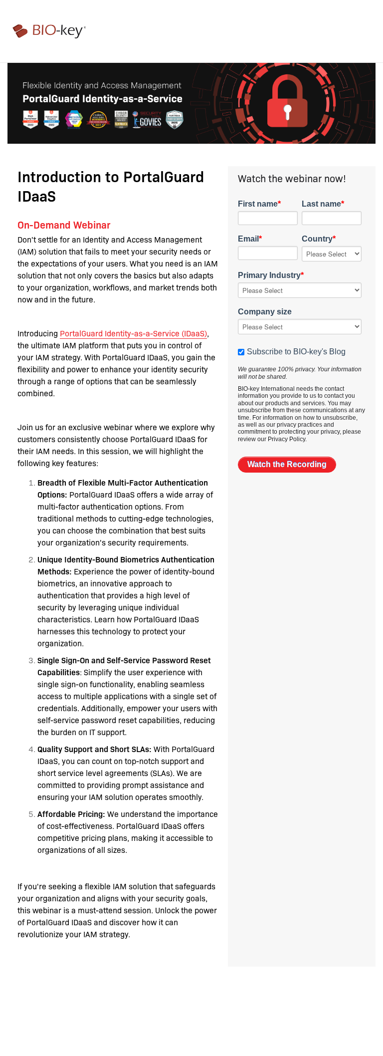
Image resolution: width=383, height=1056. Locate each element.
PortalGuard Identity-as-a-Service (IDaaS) (133, 332)
